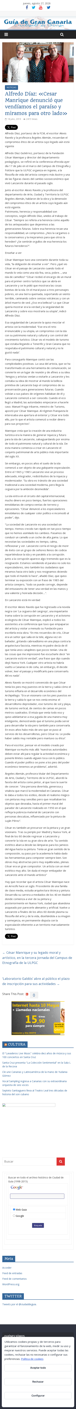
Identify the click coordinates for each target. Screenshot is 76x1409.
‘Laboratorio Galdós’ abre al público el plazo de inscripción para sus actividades (36, 981)
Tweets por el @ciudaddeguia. (19, 1304)
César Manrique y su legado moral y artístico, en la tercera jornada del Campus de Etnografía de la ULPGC (37, 957)
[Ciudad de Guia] (38, 23)
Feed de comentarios (14, 1278)
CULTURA (16, 1044)
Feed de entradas (12, 1273)
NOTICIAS (11, 87)
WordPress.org (10, 1284)
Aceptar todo (38, 1367)
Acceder (6, 1267)
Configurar (38, 1395)
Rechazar (38, 1381)
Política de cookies (32, 1359)
